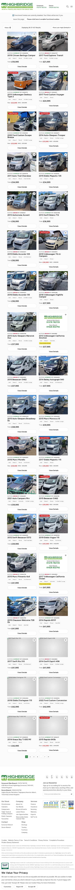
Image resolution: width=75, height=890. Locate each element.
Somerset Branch (7, 825)
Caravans (4, 807)
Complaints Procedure (56, 840)
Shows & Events (21, 809)
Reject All (19, 887)
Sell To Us (34, 817)
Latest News (20, 812)
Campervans (5, 809)
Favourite (34, 34)
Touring (23, 827)
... (41, 757)
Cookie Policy (36, 883)
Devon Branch (6, 827)
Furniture (24, 830)
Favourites (4, 819)
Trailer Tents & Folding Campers (6, 813)
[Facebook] (47, 778)
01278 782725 (22, 783)
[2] (44, 756)
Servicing (33, 809)
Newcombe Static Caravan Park (22, 818)
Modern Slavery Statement (10, 842)
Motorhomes (5, 804)
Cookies (4, 840)
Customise (7, 887)
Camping (24, 832)
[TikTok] (67, 778)
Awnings (24, 825)
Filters (7, 27)
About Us (19, 804)
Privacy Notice (43, 840)
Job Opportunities (22, 814)
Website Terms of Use (15, 840)
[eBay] (72, 778)
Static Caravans (6, 816)
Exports (33, 814)
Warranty (33, 812)
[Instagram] (57, 778)
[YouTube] (62, 778)
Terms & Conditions (30, 840)
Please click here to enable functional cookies (43, 19)
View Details (22, 66)
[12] (48, 756)
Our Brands (19, 807)
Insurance (34, 807)
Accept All (31, 887)
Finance (33, 804)
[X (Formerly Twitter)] (52, 778)
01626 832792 (16, 790)
